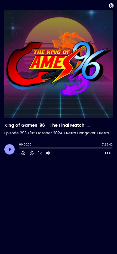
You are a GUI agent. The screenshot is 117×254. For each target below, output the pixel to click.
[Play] (9, 149)
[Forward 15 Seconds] (31, 153)
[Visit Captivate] (111, 6)
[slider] (20, 148)
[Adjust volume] (48, 153)
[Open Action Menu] (108, 153)
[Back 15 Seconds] (23, 153)
